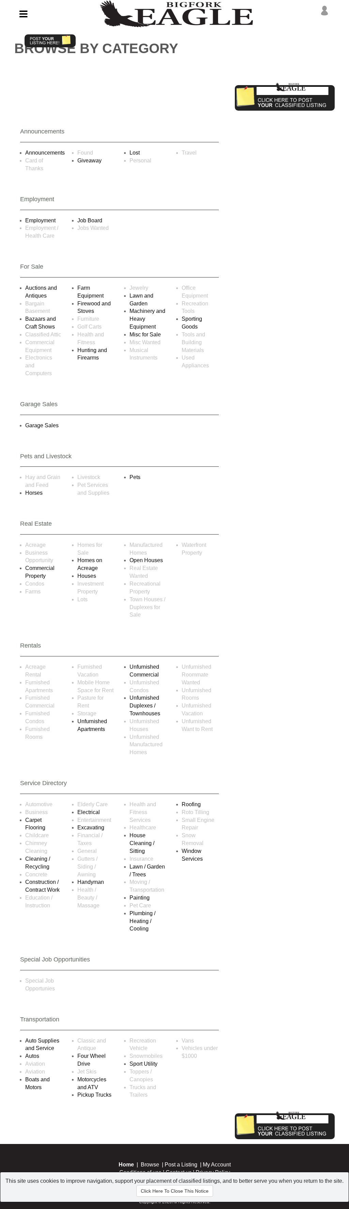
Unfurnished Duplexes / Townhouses (145, 705)
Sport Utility (143, 1064)
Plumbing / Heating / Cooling (142, 921)
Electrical (88, 812)
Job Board (89, 220)
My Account (217, 1164)
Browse (150, 1164)
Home (126, 1164)
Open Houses (146, 560)
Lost (135, 153)
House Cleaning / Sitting (142, 843)
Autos (32, 1056)
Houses (86, 576)
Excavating (90, 827)
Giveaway (89, 160)
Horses (34, 493)
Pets (135, 477)
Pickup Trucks (94, 1095)
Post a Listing (181, 1164)
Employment (40, 220)
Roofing (191, 804)
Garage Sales (42, 425)
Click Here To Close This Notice (175, 1191)
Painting (140, 898)
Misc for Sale (145, 334)
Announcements (45, 153)
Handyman (90, 882)
